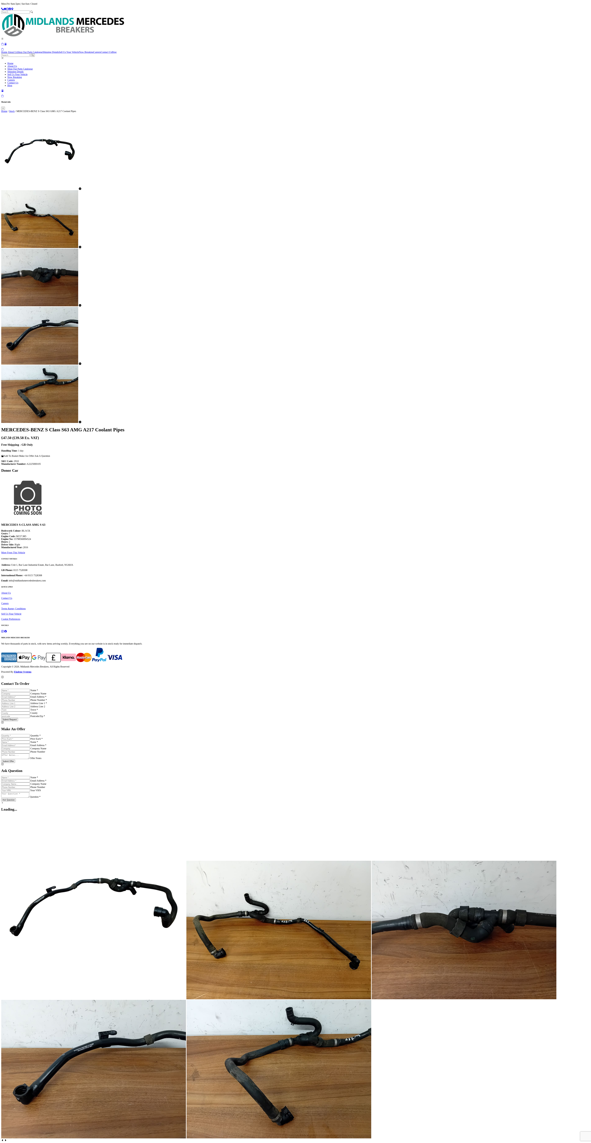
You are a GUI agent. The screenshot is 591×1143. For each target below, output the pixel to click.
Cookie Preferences (10, 619)
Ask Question (8, 800)
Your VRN (35, 790)
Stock (12, 111)
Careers (97, 52)
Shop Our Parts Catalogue (30, 52)
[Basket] (2, 49)
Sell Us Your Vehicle (69, 52)
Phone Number (37, 751)
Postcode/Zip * (37, 716)
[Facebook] (10, 9)
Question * (35, 796)
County (34, 713)
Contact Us (106, 52)
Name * (34, 690)
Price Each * (36, 738)
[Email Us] (5, 9)
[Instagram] (7, 9)
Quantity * (35, 735)
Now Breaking (86, 52)
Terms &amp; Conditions (13, 608)
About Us (12, 52)
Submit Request (9, 719)
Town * (34, 709)
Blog (114, 52)
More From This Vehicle (13, 552)
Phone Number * (38, 700)
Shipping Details (51, 52)
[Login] (5, 44)
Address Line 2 (37, 706)
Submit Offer (8, 761)
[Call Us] (2, 9)
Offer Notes (35, 758)
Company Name (38, 693)
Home (4, 52)
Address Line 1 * (38, 703)
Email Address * (38, 696)
